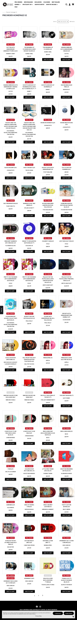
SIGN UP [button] (38, 48)
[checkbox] (39, 34)
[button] (54, 11)
